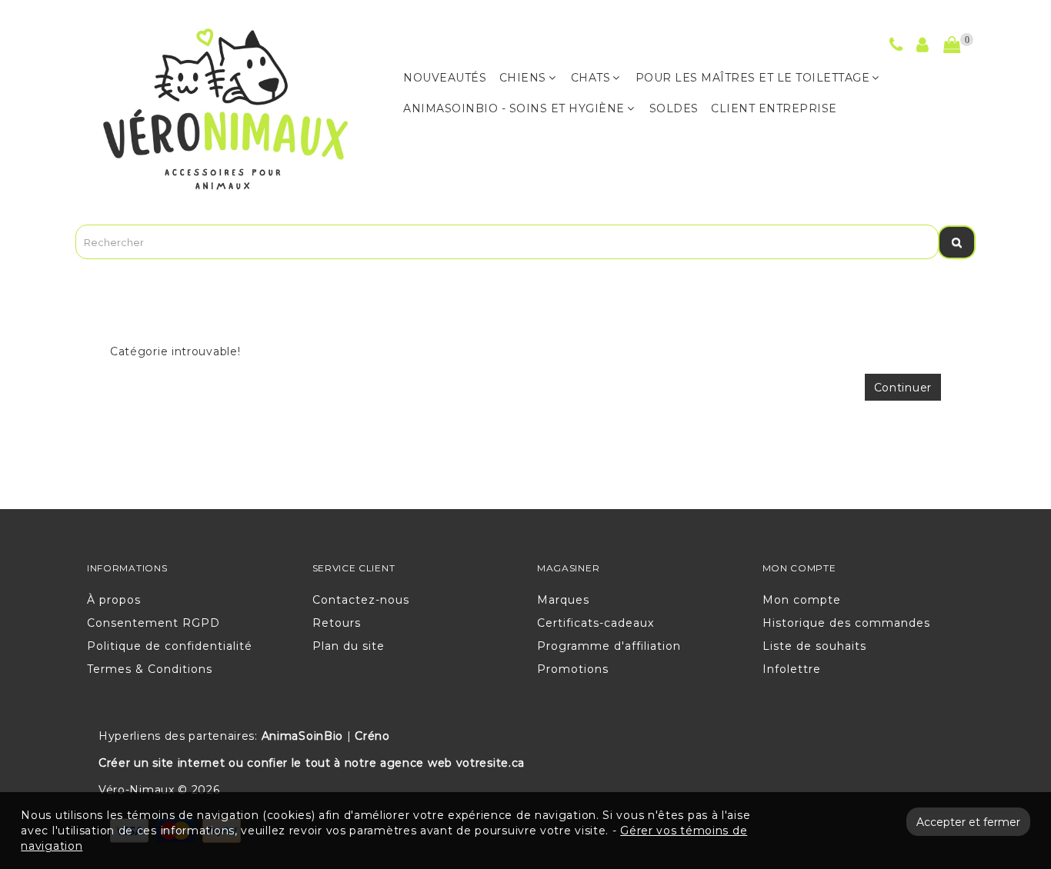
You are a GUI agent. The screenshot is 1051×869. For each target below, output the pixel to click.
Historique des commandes (846, 623)
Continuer (903, 388)
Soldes (674, 108)
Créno (372, 736)
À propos (114, 600)
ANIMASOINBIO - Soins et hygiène (514, 108)
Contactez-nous (360, 600)
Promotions (573, 669)
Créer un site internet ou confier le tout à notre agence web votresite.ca (311, 763)
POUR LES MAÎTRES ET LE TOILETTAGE (753, 78)
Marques (563, 600)
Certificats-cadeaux (595, 623)
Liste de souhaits (814, 646)
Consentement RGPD (153, 623)
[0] (951, 45)
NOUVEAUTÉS (444, 78)
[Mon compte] (922, 47)
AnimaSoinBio (302, 736)
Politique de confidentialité (169, 646)
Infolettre (791, 669)
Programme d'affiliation (609, 646)
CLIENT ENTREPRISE (774, 108)
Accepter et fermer (968, 822)
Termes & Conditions (149, 669)
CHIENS (522, 78)
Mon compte (801, 600)
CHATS (591, 78)
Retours (336, 623)
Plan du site (348, 646)
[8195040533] (896, 47)
